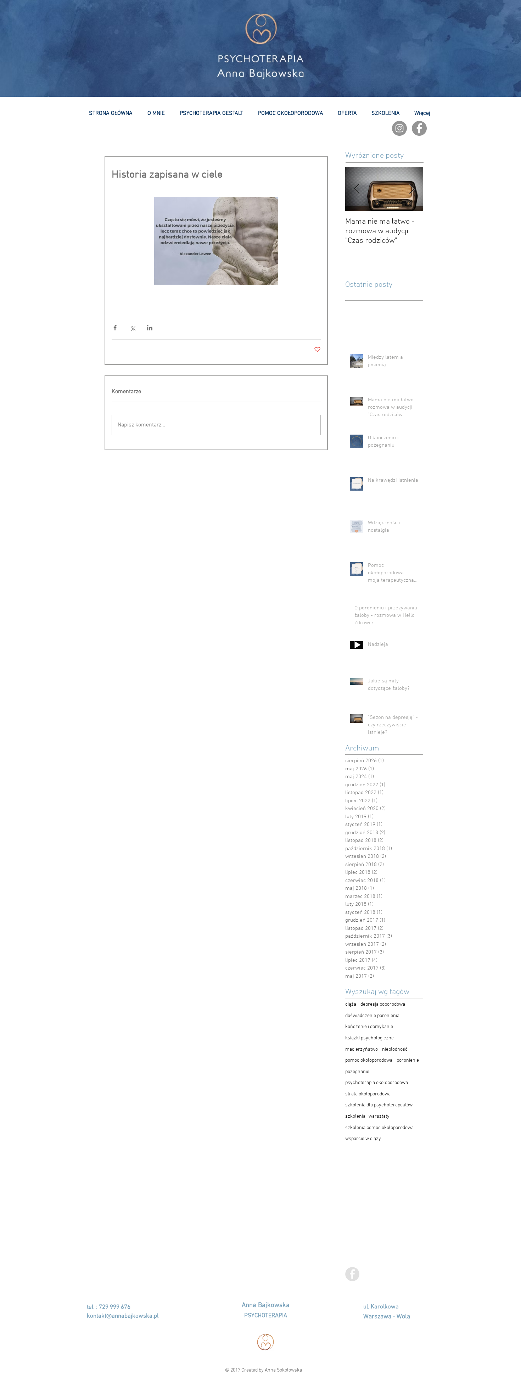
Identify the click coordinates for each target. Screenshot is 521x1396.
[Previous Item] (356, 189)
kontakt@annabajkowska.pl (122, 1316)
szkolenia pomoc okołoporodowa (379, 1128)
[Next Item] (412, 189)
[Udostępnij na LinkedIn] (149, 327)
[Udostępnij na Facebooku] (115, 327)
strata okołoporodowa (368, 1094)
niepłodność (395, 1049)
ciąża (350, 1004)
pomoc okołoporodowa (368, 1060)
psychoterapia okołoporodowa (376, 1083)
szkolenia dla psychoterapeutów (379, 1105)
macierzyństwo (361, 1049)
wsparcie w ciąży (363, 1139)
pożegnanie (357, 1072)
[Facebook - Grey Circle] (352, 1274)
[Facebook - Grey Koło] (419, 128)
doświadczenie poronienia (372, 1016)
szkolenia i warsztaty (367, 1116)
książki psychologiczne (369, 1038)
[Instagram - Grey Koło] (399, 128)
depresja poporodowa (382, 1004)
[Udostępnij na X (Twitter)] (132, 327)
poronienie (408, 1060)
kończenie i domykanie (369, 1027)
